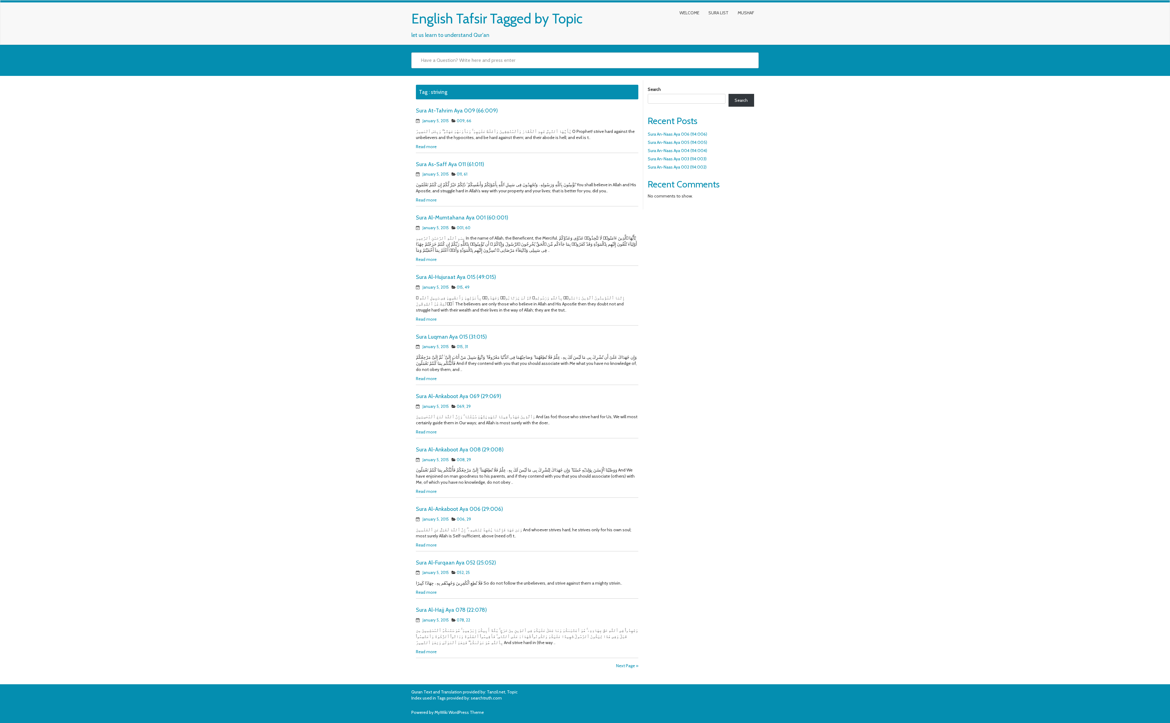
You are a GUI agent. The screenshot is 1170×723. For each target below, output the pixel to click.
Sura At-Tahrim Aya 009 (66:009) (457, 110)
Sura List (718, 13)
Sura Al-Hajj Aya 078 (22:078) (451, 610)
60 (467, 227)
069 (460, 406)
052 (460, 572)
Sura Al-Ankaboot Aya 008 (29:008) (460, 449)
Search (654, 89)
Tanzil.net (496, 692)
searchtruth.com (486, 698)
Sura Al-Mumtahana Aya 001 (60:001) (462, 217)
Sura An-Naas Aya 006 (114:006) (677, 134)
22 (468, 620)
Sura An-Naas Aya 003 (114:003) (677, 159)
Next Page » (627, 665)
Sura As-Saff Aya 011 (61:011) (450, 164)
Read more (426, 146)
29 (468, 406)
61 (465, 174)
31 (466, 346)
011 (459, 174)
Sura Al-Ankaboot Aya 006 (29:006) (459, 509)
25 (468, 572)
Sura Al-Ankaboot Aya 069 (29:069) (458, 396)
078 (460, 620)
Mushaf (746, 13)
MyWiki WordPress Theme (459, 712)
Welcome (689, 13)
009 (461, 120)
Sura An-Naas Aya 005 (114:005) (677, 142)
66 (468, 120)
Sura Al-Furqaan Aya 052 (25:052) (456, 562)
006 (461, 519)
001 (460, 227)
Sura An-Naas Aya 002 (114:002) (677, 167)
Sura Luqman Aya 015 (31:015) (451, 336)
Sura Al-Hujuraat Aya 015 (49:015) (456, 277)
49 (467, 287)
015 (460, 287)
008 (461, 459)
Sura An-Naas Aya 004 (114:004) (677, 150)
